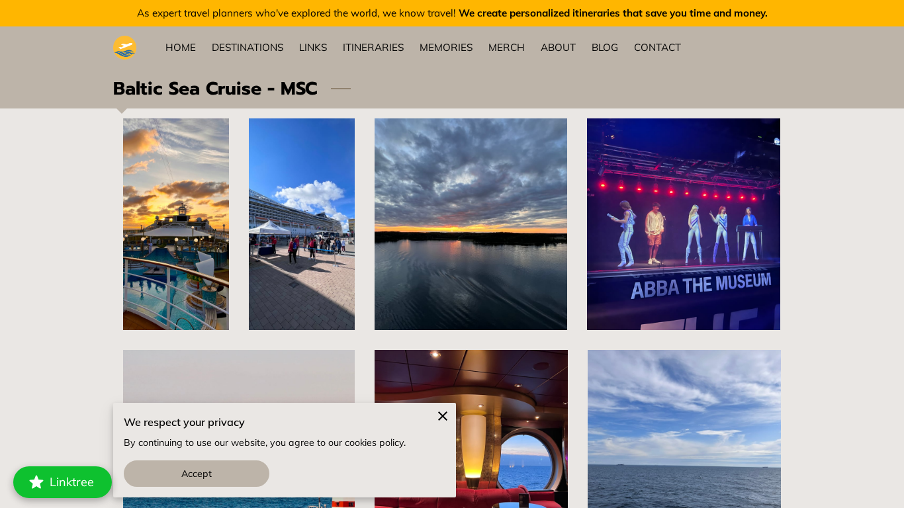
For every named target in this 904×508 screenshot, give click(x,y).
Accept (196, 474)
